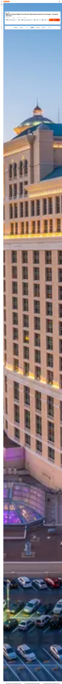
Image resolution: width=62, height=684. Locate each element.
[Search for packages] (1, 10)
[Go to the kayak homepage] (6, 1)
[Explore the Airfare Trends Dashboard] (1, 15)
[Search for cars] (1, 8)
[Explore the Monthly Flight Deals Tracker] (1, 17)
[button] (2, 1)
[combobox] (8, 17)
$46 (7, 14)
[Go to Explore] (1, 19)
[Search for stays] (1, 6)
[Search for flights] (1, 4)
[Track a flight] (1, 21)
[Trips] (1, 24)
